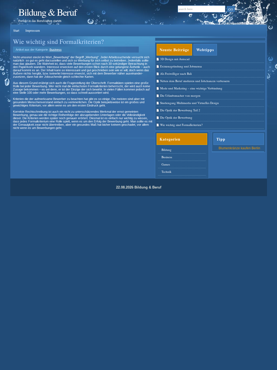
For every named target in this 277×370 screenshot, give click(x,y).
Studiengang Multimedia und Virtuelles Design (189, 103)
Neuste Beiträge (174, 50)
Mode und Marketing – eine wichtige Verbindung (191, 88)
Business (56, 49)
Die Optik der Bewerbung (176, 117)
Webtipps (205, 50)
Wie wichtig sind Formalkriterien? (58, 41)
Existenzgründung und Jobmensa (181, 66)
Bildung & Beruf (47, 11)
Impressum (32, 30)
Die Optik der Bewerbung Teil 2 (180, 110)
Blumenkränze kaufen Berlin (239, 148)
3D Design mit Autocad (175, 59)
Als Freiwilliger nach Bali (176, 74)
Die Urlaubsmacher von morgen (180, 95)
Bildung (166, 150)
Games (165, 164)
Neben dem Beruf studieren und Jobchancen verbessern (195, 81)
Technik (166, 172)
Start (16, 30)
